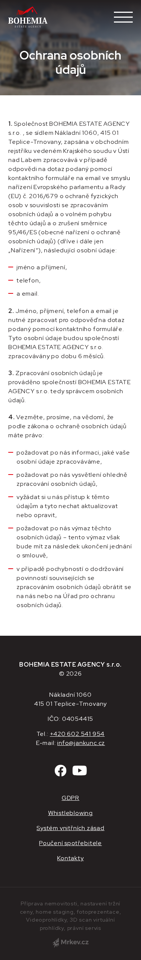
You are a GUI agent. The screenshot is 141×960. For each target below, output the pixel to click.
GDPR (70, 798)
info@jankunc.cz (81, 743)
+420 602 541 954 (77, 734)
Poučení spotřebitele (70, 843)
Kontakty (70, 858)
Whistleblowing (70, 813)
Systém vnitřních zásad (70, 828)
